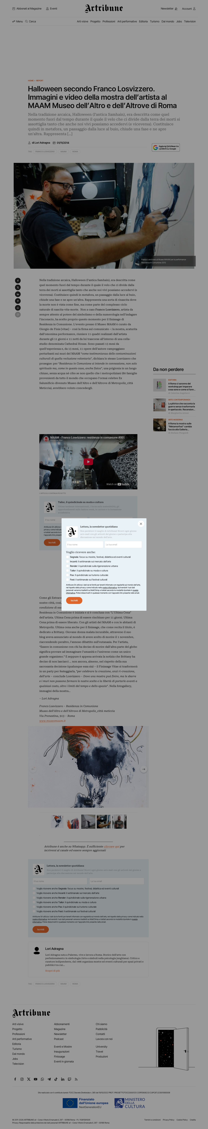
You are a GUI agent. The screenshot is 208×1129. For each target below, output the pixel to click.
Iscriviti (74, 600)
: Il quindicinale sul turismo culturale (89, 575)
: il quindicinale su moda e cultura (89, 570)
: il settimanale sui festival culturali (88, 579)
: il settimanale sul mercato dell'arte (90, 561)
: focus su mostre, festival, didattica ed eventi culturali (100, 557)
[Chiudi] (141, 524)
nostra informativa (109, 587)
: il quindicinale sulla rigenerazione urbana (94, 566)
